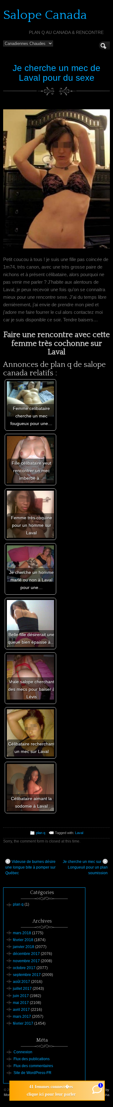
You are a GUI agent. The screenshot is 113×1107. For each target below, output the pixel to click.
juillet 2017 (22, 988)
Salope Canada (45, 15)
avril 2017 (21, 1009)
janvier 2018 (23, 947)
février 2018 (23, 940)
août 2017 (21, 981)
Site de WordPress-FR (32, 1073)
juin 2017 (21, 996)
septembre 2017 (27, 975)
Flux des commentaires (33, 1066)
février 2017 (23, 1023)
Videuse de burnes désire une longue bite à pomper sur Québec (30, 867)
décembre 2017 (26, 954)
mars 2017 (22, 1016)
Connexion (22, 1052)
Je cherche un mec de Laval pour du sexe (56, 73)
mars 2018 (22, 933)
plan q (40, 833)
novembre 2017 (26, 961)
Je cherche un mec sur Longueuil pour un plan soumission (85, 867)
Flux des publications (31, 1059)
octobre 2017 (24, 968)
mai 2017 (21, 1003)
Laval (79, 833)
